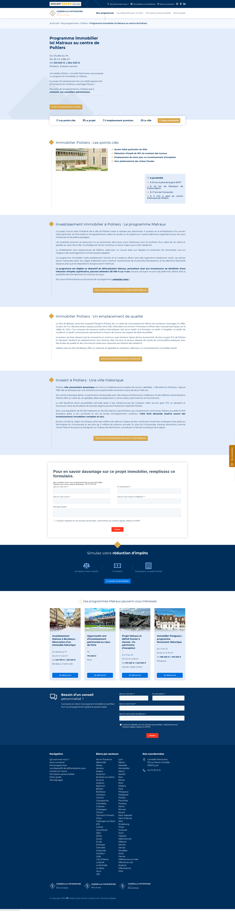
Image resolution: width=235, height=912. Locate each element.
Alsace (99, 765)
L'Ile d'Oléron (102, 859)
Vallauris (122, 842)
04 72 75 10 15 (153, 770)
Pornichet (123, 800)
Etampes (100, 845)
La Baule (100, 862)
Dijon (98, 833)
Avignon (100, 783)
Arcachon (100, 774)
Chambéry (101, 803)
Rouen (121, 812)
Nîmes (121, 780)
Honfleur (100, 853)
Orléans (122, 786)
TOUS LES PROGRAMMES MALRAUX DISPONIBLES (120, 438)
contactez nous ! (120, 279)
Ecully (99, 842)
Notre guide (55, 777)
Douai (99, 839)
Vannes (122, 845)
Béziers (99, 789)
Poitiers (84, 23)
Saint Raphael (125, 815)
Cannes (100, 798)
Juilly (98, 856)
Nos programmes (69, 23)
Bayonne (100, 786)
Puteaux (122, 803)
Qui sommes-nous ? (119, 4)
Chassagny (101, 809)
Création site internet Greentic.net (84, 898)
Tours (121, 833)
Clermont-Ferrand (105, 815)
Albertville (101, 762)
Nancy (121, 771)
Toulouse (122, 830)
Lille (98, 874)
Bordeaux (101, 792)
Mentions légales (108, 898)
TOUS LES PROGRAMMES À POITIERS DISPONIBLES (121, 290)
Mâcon (121, 762)
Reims (121, 806)
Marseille (122, 765)
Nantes (121, 774)
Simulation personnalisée (62, 774)
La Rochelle (101, 865)
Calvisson (100, 795)
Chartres (100, 806)
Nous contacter (167, 4)
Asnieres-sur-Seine (105, 777)
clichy (99, 818)
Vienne (121, 856)
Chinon (99, 812)
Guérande (101, 850)
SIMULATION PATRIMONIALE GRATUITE (120, 359)
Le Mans (100, 868)
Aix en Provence (104, 759)
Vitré (120, 871)
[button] (65, 4)
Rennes (122, 809)
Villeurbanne (124, 868)
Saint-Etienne (125, 818)
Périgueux (123, 792)
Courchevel (101, 830)
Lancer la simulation (118, 581)
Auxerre (100, 780)
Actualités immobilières (144, 4)
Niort (120, 783)
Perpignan (123, 795)
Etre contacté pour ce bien (67, 107)
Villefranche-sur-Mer (128, 859)
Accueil (55, 23)
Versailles (122, 850)
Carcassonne (102, 800)
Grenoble (100, 847)
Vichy (121, 853)
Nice (120, 777)
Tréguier (122, 836)
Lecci (98, 871)
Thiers (121, 827)
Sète (120, 821)
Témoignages (56, 780)
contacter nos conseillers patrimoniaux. (70, 92)
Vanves (121, 847)
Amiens (100, 768)
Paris (120, 789)
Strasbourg (123, 824)
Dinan (99, 836)
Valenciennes (124, 839)
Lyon (120, 759)
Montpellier (124, 768)
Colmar (99, 827)
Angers (99, 771)
